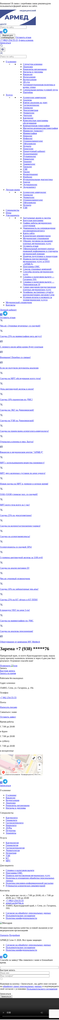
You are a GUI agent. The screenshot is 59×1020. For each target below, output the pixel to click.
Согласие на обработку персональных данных (28, 913)
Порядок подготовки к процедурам (40, 256)
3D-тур (26, 82)
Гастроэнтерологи (14, 823)
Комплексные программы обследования (35, 121)
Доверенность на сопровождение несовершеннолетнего (39, 229)
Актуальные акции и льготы (37, 218)
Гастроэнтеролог (31, 105)
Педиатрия (11, 853)
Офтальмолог (29, 143)
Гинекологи (11, 820)
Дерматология (13, 850)
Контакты (10, 305)
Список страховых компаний (37, 269)
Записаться (5, 43)
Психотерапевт (30, 154)
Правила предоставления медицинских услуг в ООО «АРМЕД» (36, 261)
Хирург (26, 182)
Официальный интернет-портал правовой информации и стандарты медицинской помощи (40, 251)
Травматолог (29, 164)
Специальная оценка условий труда (40, 90)
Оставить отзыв (23, 37)
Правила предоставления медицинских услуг (28, 875)
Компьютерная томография (36, 125)
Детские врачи (13, 189)
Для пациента (12, 215)
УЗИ (25, 169)
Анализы (27, 100)
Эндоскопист (29, 187)
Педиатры (11, 830)
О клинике (11, 61)
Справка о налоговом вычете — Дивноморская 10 (38, 283)
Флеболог (27, 177)
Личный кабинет (8, 310)
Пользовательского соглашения (42, 989)
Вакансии (28, 74)
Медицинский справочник (19, 302)
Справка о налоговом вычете (20, 870)
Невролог (27, 136)
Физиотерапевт (30, 174)
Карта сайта (29, 233)
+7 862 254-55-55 (8, 697)
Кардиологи (12, 817)
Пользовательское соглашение (20, 915)
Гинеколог (28, 107)
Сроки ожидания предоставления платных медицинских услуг (39, 288)
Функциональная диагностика (38, 179)
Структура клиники (32, 64)
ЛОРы (9, 828)
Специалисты (12, 210)
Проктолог (28, 148)
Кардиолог (28, 118)
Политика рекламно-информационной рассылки (29, 883)
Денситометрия (30, 110)
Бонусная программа (33, 220)
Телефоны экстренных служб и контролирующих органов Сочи (38, 293)
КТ (7, 858)
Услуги (9, 95)
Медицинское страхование (36, 238)
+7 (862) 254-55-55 (9, 40)
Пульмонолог (29, 156)
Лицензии (28, 66)
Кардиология (12, 843)
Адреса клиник (25, 40)
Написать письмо (8, 707)
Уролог (26, 172)
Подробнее (14, 935)
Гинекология (12, 845)
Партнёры (28, 92)
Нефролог (28, 138)
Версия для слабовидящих (7, 36)
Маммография (30, 133)
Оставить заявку (8, 717)
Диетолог (27, 115)
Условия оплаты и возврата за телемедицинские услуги (37, 298)
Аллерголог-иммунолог (34, 97)
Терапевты (11, 833)
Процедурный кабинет (34, 151)
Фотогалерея (29, 77)
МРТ (8, 860)
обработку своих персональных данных (22, 986)
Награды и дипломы (33, 72)
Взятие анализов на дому (35, 102)
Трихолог (27, 166)
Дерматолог (29, 113)
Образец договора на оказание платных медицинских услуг (38, 242)
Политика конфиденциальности (21, 918)
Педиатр (27, 146)
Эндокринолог (30, 184)
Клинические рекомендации (37, 236)
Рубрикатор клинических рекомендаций (25, 885)
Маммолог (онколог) (33, 131)
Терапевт (27, 161)
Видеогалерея (29, 79)
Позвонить (5, 665)
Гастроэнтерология (15, 848)
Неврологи (11, 825)
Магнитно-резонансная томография (40, 128)
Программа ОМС (31, 266)
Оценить (4, 935)
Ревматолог (28, 159)
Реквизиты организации (35, 69)
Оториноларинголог (33, 141)
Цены (8, 213)
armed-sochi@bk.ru (15, 903)
